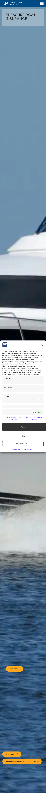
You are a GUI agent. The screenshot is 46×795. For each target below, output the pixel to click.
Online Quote (10, 754)
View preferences (23, 444)
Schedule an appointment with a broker (20, 761)
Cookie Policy (17, 449)
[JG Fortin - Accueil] (13, 3)
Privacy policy (27, 449)
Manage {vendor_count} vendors (14, 418)
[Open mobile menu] (42, 3)
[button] (42, 345)
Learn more (13, 669)
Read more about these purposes (34, 418)
